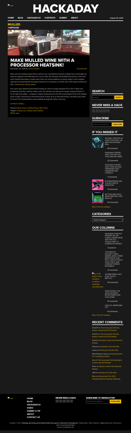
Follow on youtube (100, 110)
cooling (19, 111)
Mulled (40, 111)
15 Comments (112, 301)
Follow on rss (104, 110)
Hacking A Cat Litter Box (110, 347)
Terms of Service (94, 423)
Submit (63, 18)
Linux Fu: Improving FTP (113, 306)
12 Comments (112, 270)
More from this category (101, 207)
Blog (20, 18)
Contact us (108, 110)
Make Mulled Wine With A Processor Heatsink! (42, 63)
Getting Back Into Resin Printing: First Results (114, 196)
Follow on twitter (97, 110)
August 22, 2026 (116, 18)
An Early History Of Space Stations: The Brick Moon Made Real (114, 141)
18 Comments (112, 148)
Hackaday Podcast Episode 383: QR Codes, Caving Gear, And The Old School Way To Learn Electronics (114, 239)
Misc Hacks (43, 108)
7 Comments (112, 177)
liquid (35, 111)
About (74, 18)
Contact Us (33, 417)
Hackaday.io (34, 18)
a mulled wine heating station (25, 84)
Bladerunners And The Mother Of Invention (113, 183)
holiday (29, 111)
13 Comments (81, 69)
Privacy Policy (83, 423)
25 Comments (112, 202)
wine (17, 113)
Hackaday (66, 8)
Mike (94, 376)
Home (11, 18)
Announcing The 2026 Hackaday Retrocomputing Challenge (112, 294)
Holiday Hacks (33, 108)
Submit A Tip (33, 411)
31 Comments (112, 189)
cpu (24, 111)
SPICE (12, 113)
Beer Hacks (22, 108)
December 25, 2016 (17, 69)
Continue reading (18, 104)
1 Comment (111, 248)
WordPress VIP (69, 427)
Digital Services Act (106, 423)
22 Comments (112, 161)
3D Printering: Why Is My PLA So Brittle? (113, 276)
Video (30, 408)
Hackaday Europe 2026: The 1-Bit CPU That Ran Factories (113, 155)
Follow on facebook (93, 110)
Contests (50, 18)
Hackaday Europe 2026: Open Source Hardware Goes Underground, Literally (113, 169)
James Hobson (34, 69)
